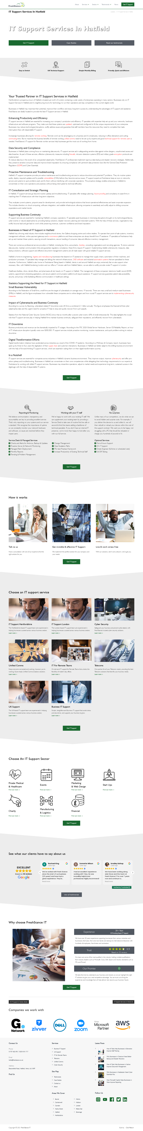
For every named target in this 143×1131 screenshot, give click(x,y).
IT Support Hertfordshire (20, 624)
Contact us (57, 1083)
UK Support (14, 706)
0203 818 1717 (23, 1052)
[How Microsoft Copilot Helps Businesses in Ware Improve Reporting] (101, 1083)
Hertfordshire (59, 1115)
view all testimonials (71, 895)
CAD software (78, 259)
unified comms (69, 138)
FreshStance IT (25, 1128)
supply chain (53, 346)
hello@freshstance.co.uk (16, 1060)
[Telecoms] (114, 651)
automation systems (101, 259)
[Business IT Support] (71, 692)
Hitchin (78, 1099)
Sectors (94, 4)
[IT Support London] (71, 609)
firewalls (72, 154)
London (78, 1106)
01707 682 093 (13, 1052)
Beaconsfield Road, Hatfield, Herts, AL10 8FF (22, 1068)
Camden (57, 1106)
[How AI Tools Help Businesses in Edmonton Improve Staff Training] (101, 1051)
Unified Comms (16, 665)
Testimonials (105, 4)
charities (82, 245)
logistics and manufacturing (42, 257)
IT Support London (60, 624)
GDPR (19, 165)
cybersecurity (116, 358)
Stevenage (79, 1112)
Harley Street (59, 1109)
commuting (13, 138)
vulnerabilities (48, 178)
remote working (40, 136)
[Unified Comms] (28, 651)
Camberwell (58, 1102)
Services (84, 4)
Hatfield (57, 1112)
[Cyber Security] (114, 609)
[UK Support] (28, 692)
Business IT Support (61, 706)
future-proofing (100, 194)
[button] (132, 872)
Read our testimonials (114, 43)
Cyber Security (101, 624)
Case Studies (71, 43)
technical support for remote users (117, 138)
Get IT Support (128, 4)
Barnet (57, 1099)
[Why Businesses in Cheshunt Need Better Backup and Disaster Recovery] (101, 1059)
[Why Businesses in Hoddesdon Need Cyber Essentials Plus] (101, 1075)
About (77, 4)
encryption (118, 154)
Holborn (78, 1102)
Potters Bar (79, 1109)
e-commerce (53, 236)
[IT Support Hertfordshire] (28, 609)
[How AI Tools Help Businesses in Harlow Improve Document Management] (101, 1067)
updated (69, 124)
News (116, 4)
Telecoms (99, 665)
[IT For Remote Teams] (71, 651)
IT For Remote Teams (62, 665)
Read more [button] (78, 881)
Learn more (12, 633)
